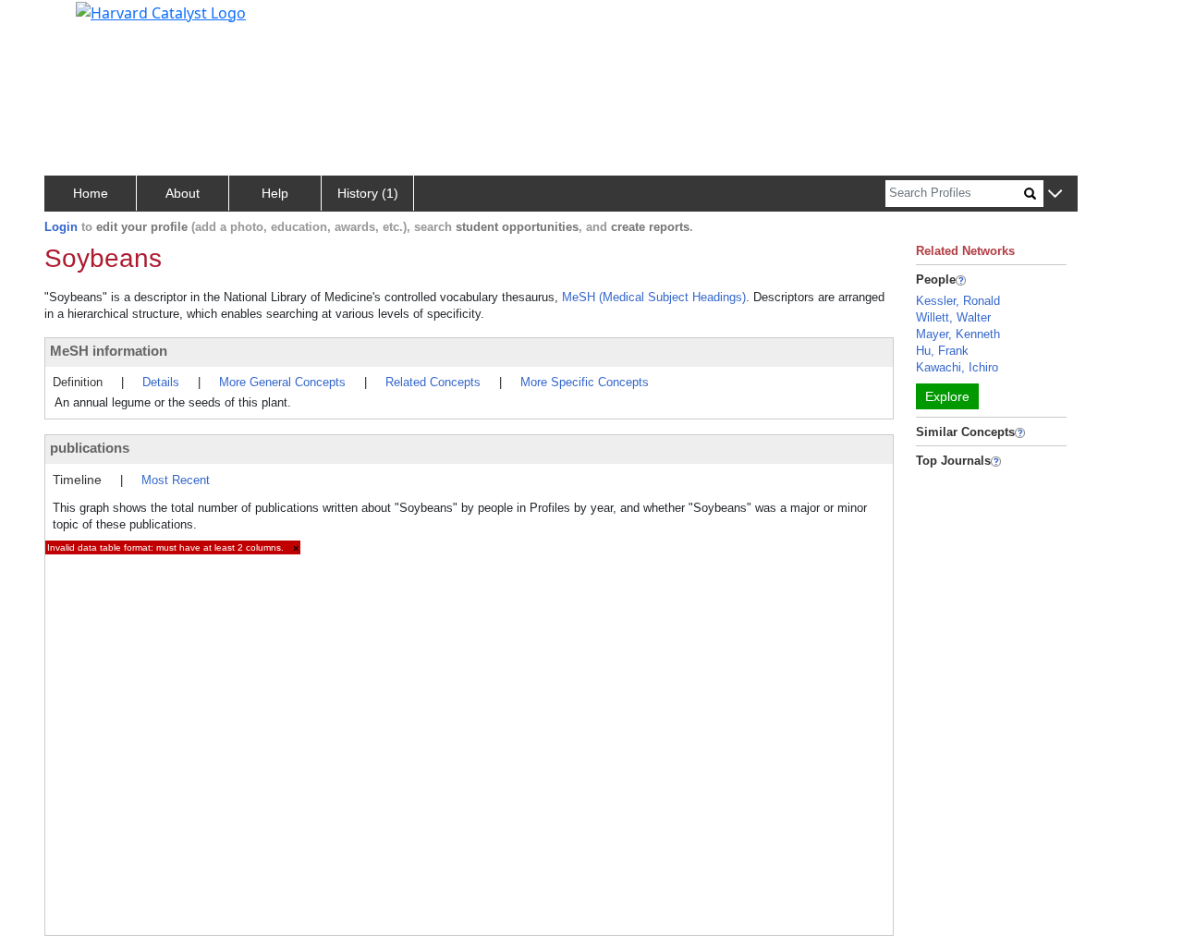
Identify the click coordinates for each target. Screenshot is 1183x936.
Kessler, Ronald (958, 301)
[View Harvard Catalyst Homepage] (161, 11)
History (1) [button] (367, 193)
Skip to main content (77, 22)
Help (275, 193)
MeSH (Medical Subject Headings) (654, 297)
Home (90, 193)
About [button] (182, 193)
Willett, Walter (953, 317)
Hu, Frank (942, 351)
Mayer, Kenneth (958, 334)
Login (61, 227)
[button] (1055, 194)
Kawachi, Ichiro (957, 367)
